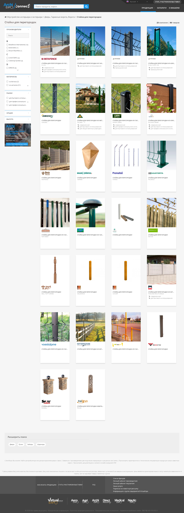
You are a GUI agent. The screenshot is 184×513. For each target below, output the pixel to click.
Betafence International (18, 45)
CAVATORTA (14, 58)
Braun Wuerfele (15, 51)
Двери (12, 444)
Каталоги (161, 8)
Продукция (147, 8)
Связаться (55, 30)
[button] (18, 29)
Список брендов (119, 478)
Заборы (30, 444)
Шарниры (41, 444)
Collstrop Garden (16, 61)
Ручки (21, 444)
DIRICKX (13, 68)
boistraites (13, 48)
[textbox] (59, 6)
